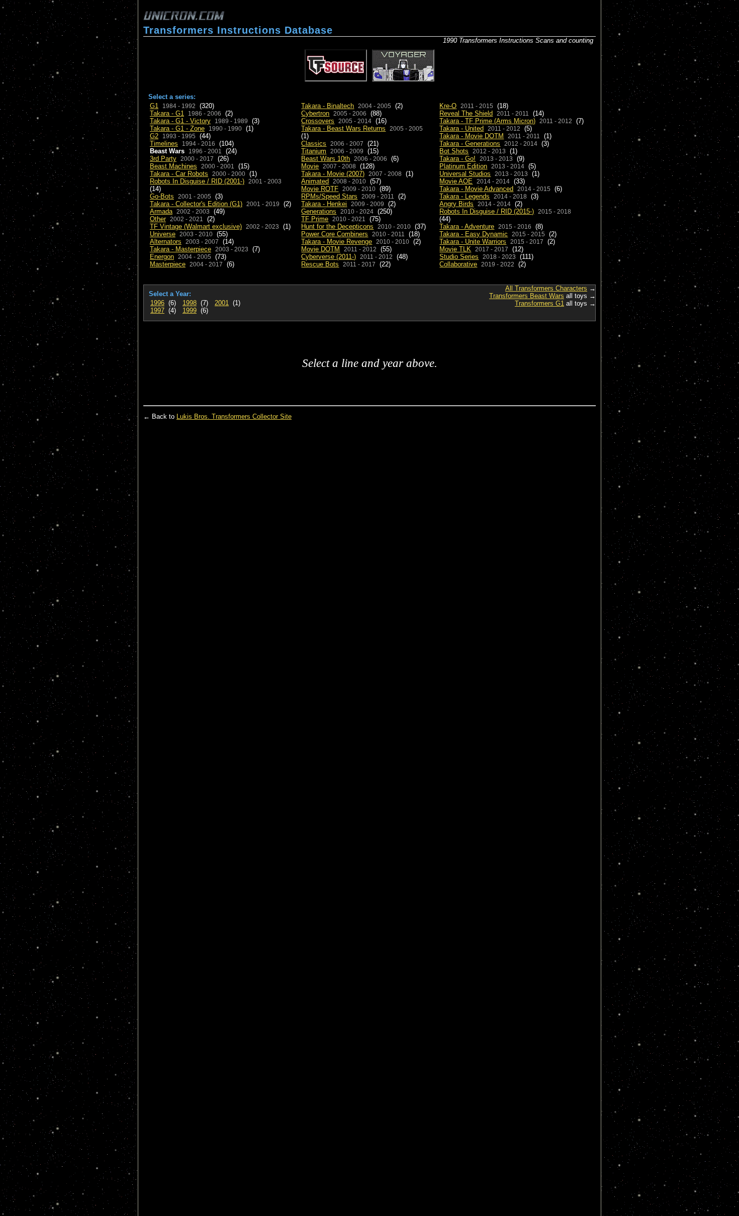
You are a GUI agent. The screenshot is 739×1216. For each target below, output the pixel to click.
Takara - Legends (464, 196)
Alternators (165, 241)
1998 (189, 303)
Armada (161, 211)
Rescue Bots (320, 264)
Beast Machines (173, 166)
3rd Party (163, 158)
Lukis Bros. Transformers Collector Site (234, 416)
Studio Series (459, 256)
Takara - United (461, 128)
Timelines (164, 143)
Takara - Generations (469, 143)
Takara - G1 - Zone (177, 128)
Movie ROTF (319, 189)
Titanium (313, 151)
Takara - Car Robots (179, 173)
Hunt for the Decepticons (337, 226)
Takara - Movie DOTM (471, 136)
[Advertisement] (478, 20)
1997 (157, 310)
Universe (162, 234)
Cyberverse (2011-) (328, 256)
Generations (318, 211)
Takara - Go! (457, 158)
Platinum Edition (463, 166)
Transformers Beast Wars (526, 296)
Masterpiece (168, 264)
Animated (315, 181)
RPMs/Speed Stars (329, 196)
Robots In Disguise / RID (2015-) (486, 211)
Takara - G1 (167, 113)
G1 (154, 106)
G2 (154, 136)
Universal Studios (465, 173)
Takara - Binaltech (327, 106)
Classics (313, 143)
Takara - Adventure (466, 226)
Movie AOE (456, 181)
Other (158, 219)
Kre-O (447, 106)
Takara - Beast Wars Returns (343, 128)
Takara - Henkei (324, 204)
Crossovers (317, 121)
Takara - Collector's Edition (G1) (196, 204)
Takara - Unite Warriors (472, 241)
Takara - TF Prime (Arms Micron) (487, 121)
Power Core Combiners (334, 234)
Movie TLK (455, 249)
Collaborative (458, 264)
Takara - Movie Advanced (476, 189)
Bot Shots (454, 151)
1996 (157, 303)
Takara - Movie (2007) (332, 173)
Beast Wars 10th (325, 158)
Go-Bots (162, 196)
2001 (222, 303)
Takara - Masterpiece (180, 249)
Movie (310, 166)
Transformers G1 (539, 303)
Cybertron (315, 113)
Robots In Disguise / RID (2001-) (197, 181)
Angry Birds (456, 204)
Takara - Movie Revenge (336, 241)
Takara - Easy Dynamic (473, 234)
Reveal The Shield (466, 113)
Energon (162, 256)
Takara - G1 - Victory (180, 121)
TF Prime (314, 219)
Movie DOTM (320, 249)
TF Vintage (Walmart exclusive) (196, 226)
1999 (189, 310)
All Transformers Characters (546, 288)
